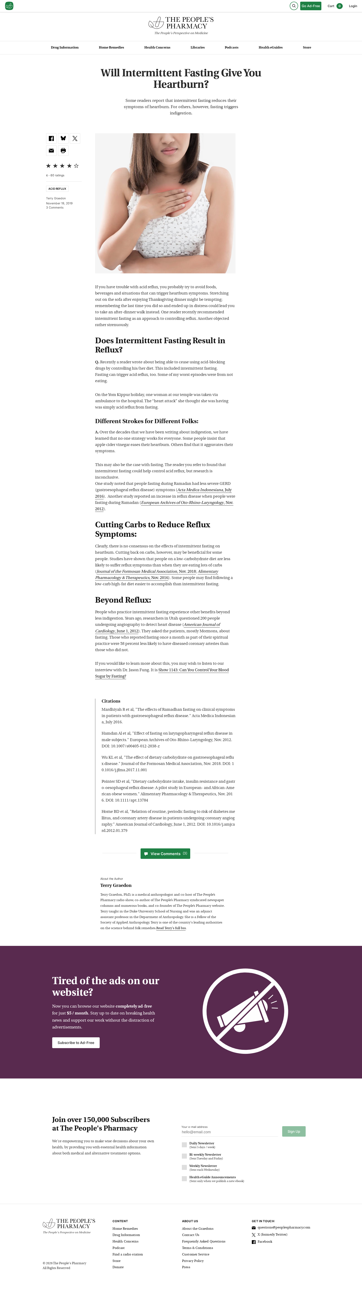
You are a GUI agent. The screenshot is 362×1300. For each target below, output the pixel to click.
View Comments (169, 854)
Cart (334, 6)
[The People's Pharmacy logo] (181, 24)
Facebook (265, 1242)
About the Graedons (197, 1229)
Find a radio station (127, 1254)
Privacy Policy (193, 1261)
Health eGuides (271, 47)
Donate (118, 1267)
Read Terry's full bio (171, 928)
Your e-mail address (194, 1126)
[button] (63, 150)
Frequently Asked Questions (203, 1241)
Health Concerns (157, 47)
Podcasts (231, 47)
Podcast (118, 1248)
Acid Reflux (57, 188)
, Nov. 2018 (146, 572)
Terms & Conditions (197, 1248)
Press (186, 1267)
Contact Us (190, 1235)
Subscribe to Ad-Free (76, 1043)
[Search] (294, 6)
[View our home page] (9, 6)
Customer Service (195, 1254)
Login (353, 6)
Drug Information (65, 47)
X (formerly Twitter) (273, 1234)
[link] (51, 138)
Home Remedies (111, 47)
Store (307, 47)
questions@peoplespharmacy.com (284, 1227)
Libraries (198, 47)
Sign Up (294, 1131)
